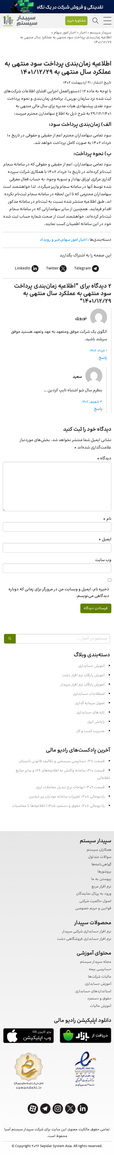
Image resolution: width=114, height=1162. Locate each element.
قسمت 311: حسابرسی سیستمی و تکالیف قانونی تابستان (62, 761)
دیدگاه (104, 458)
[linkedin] (82, 1109)
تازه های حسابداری (90, 712)
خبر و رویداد (50, 240)
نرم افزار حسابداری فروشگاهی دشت (84, 939)
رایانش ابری (96, 722)
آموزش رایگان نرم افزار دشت (83, 675)
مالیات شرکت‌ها (99, 977)
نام (107, 519)
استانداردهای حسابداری (93, 991)
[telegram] (45, 1109)
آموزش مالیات (100, 1006)
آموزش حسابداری (91, 666)
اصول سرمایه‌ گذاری (90, 703)
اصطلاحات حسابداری (89, 694)
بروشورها (104, 872)
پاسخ (103, 358)
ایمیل (105, 539)
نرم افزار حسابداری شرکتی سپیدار (86, 931)
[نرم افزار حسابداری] (20, 20)
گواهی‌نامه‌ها (101, 864)
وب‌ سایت (103, 560)
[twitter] (70, 1109)
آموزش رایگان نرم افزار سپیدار (82, 684)
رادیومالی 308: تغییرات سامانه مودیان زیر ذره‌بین (67, 796)
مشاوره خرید (76, 20)
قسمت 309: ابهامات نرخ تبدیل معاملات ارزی (70, 787)
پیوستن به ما (101, 879)
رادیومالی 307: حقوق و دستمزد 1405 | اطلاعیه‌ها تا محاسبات (58, 806)
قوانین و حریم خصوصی (93, 908)
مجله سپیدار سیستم (95, 962)
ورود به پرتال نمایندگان (93, 894)
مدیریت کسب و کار (90, 731)
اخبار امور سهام (74, 240)
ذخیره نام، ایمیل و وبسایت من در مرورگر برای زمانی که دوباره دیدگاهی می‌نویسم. (58, 592)
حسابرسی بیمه (100, 969)
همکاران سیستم (99, 850)
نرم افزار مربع (101, 887)
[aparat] (32, 1109)
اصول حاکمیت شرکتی (95, 901)
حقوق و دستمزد (99, 999)
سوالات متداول (99, 857)
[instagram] (57, 1109)
